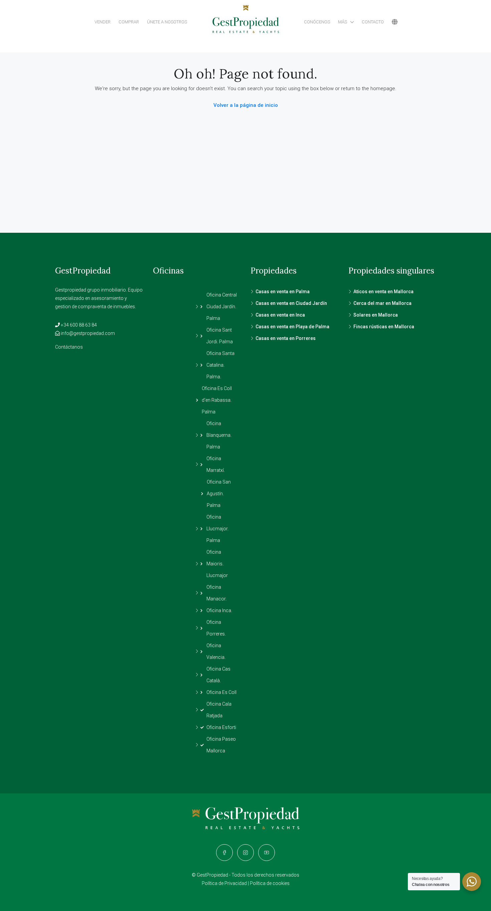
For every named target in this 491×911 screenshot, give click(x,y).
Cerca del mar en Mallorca (382, 303)
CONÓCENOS (317, 21)
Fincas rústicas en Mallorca (383, 326)
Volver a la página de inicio (245, 105)
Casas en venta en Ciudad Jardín (291, 303)
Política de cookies (270, 883)
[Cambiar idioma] (394, 22)
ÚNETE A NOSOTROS (167, 21)
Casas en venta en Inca (280, 315)
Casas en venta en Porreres (286, 338)
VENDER (103, 21)
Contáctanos (69, 347)
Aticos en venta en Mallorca (383, 291)
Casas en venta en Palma (283, 291)
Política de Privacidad (224, 883)
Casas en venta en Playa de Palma (292, 326)
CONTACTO (373, 21)
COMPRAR (129, 21)
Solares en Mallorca (375, 315)
